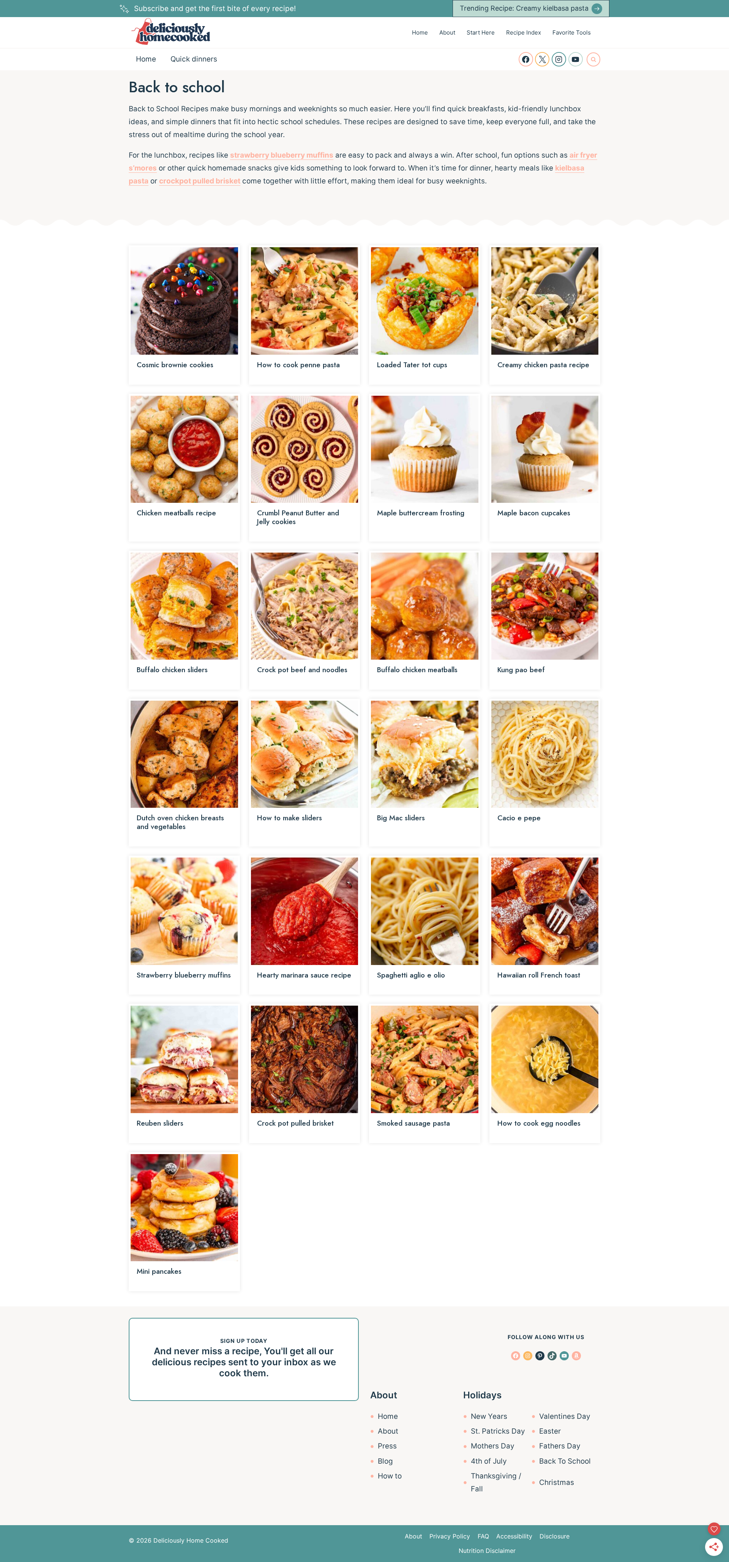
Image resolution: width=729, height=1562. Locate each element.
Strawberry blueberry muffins (184, 975)
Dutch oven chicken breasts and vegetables (180, 822)
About (447, 32)
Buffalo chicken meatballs (417, 670)
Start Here (481, 32)
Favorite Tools (571, 32)
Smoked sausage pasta (413, 1123)
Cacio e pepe (519, 818)
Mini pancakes (159, 1271)
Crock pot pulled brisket (295, 1123)
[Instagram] (559, 59)
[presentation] (184, 301)
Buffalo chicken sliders (172, 670)
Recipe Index (523, 32)
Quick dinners (193, 59)
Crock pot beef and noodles (302, 670)
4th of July (489, 1461)
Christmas (556, 1482)
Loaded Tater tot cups (412, 365)
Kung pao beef (521, 670)
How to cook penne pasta (298, 365)
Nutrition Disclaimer (487, 1550)
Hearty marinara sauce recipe (304, 975)
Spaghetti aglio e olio (411, 975)
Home (420, 32)
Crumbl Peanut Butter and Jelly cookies (298, 517)
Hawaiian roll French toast (538, 975)
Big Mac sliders (401, 818)
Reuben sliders (160, 1123)
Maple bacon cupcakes (533, 513)
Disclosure (555, 1536)
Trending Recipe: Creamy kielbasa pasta (524, 8)
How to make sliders (289, 818)
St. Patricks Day (498, 1431)
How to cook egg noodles (539, 1123)
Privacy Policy (449, 1536)
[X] (542, 59)
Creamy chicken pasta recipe (543, 365)
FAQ (483, 1536)
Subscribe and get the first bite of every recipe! (215, 8)
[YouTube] (575, 59)
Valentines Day (564, 1416)
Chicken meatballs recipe (176, 513)
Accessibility (514, 1536)
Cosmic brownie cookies (175, 365)
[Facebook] (526, 59)
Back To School (565, 1461)
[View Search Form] (593, 59)
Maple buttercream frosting (420, 513)
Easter (550, 1431)
